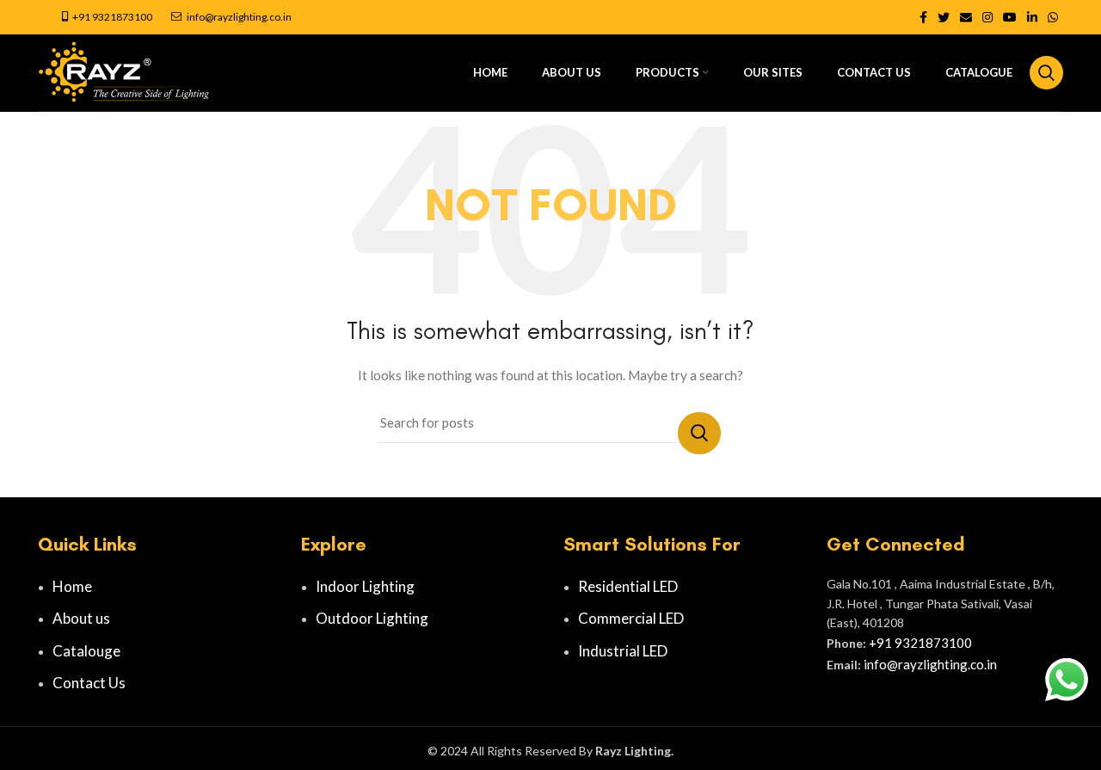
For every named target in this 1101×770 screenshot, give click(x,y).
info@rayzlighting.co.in (239, 16)
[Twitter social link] (943, 17)
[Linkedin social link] (1032, 17)
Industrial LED (622, 651)
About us (81, 618)
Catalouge (86, 651)
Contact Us (89, 683)
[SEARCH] (699, 433)
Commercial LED (631, 618)
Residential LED (628, 586)
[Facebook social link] (923, 17)
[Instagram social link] (987, 17)
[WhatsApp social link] (1053, 17)
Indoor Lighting (365, 586)
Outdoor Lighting (372, 618)
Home (72, 586)
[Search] (1046, 73)
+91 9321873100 (112, 16)
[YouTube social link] (1010, 17)
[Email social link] (966, 17)
